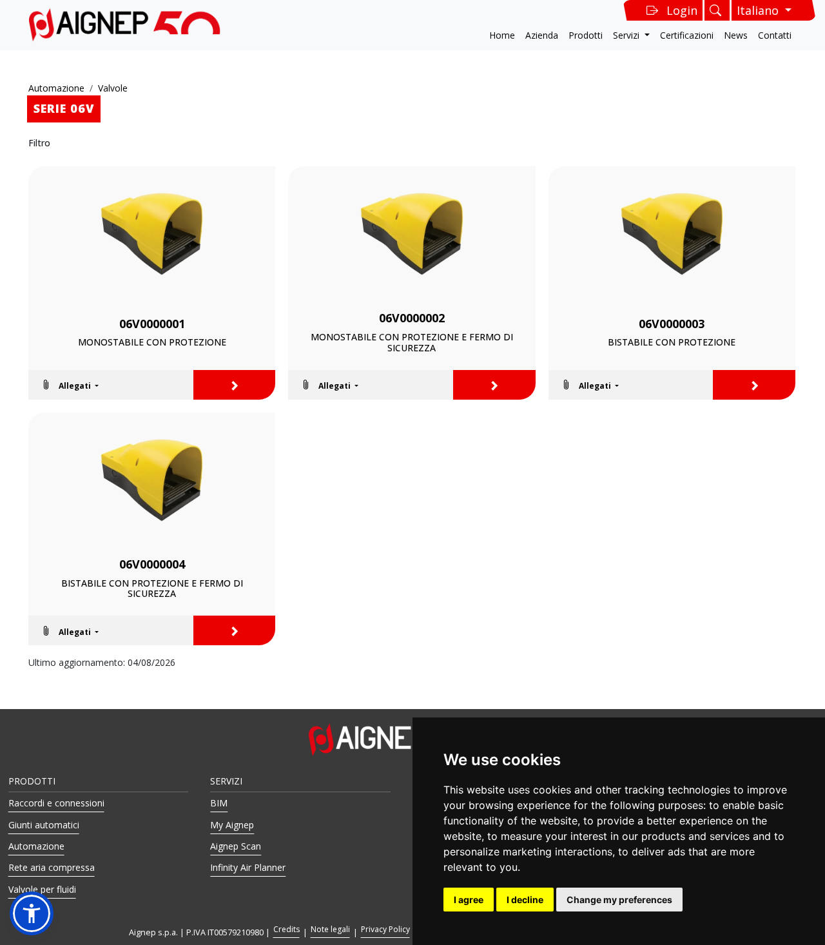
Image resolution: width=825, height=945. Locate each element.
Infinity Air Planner (248, 867)
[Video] (152, 385)
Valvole (113, 88)
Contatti (774, 35)
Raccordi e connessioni (56, 803)
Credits (286, 929)
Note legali (330, 929)
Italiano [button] (759, 10)
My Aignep (232, 825)
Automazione (56, 88)
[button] (70, 385)
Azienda (541, 35)
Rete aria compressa (51, 867)
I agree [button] (468, 899)
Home (502, 35)
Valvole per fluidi (42, 889)
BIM (219, 803)
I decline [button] (525, 899)
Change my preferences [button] (619, 899)
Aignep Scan (235, 846)
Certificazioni (686, 35)
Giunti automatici (43, 825)
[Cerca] (717, 10)
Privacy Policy (385, 929)
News (736, 35)
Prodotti (585, 35)
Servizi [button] (627, 35)
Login (681, 10)
